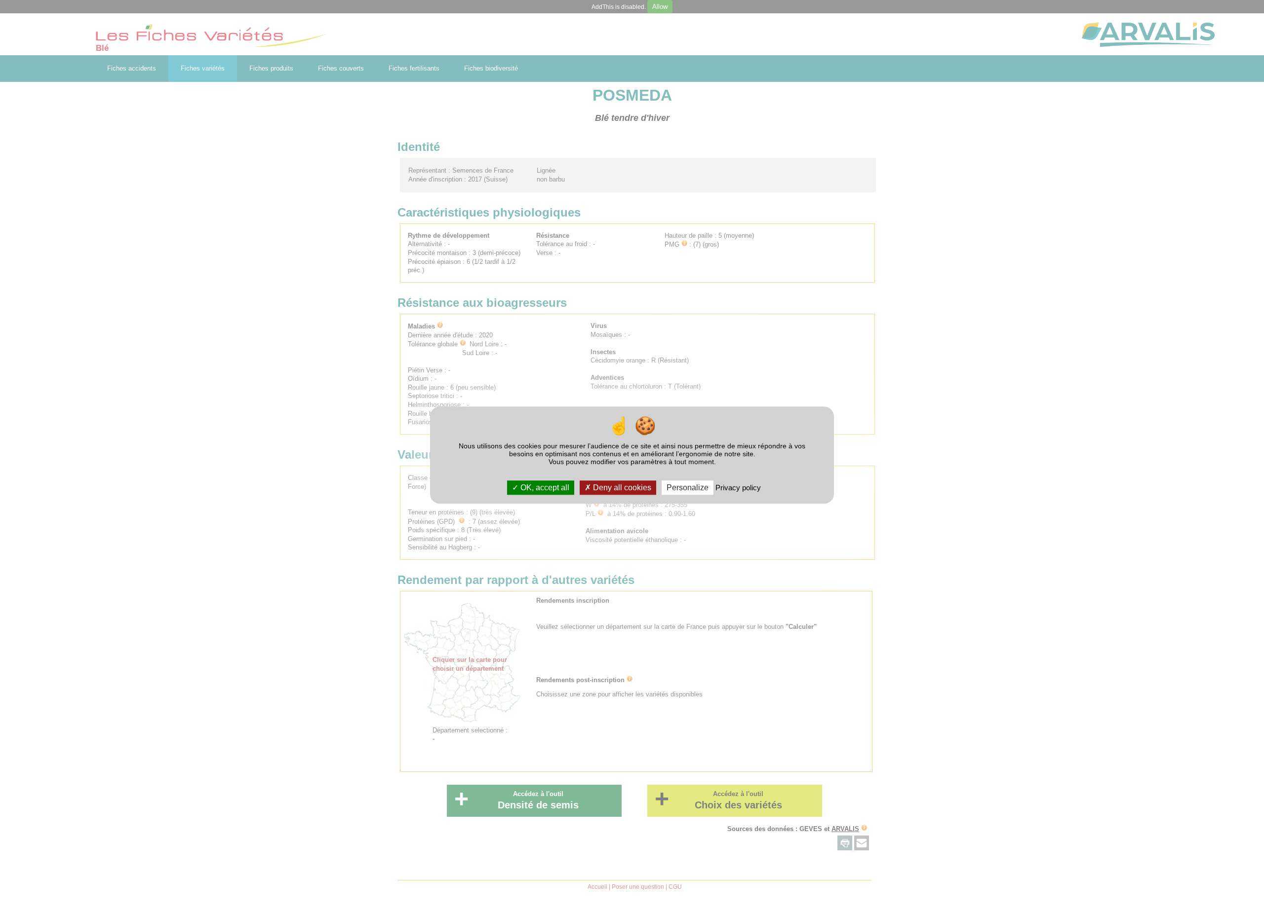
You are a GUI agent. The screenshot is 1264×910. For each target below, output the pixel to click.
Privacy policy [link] (738, 487)
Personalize (688, 487)
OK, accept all (543, 487)
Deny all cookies (621, 487)
